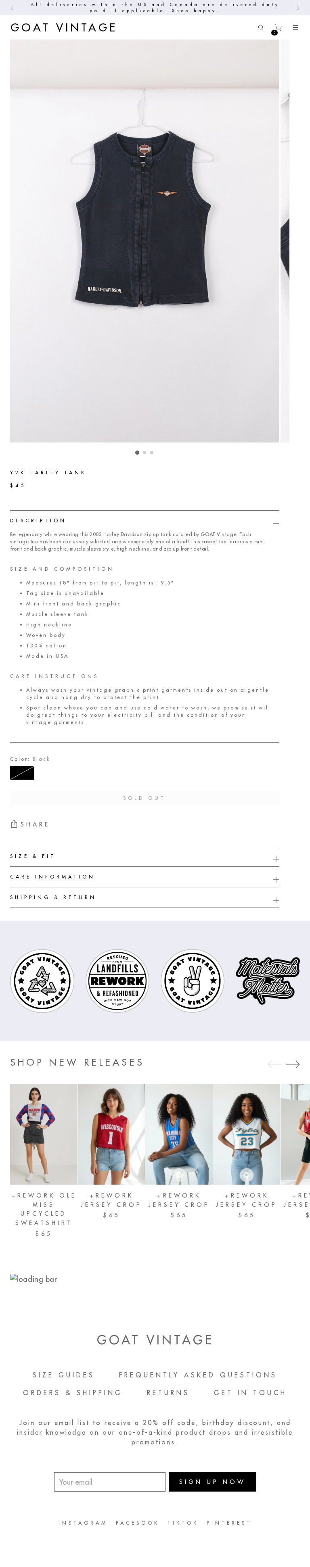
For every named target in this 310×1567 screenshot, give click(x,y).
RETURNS (168, 1393)
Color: (30, 759)
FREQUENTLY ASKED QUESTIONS (198, 1375)
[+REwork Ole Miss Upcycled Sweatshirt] (44, 1134)
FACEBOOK (137, 1523)
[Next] (298, 7)
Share (35, 824)
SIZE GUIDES (64, 1375)
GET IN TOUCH (250, 1393)
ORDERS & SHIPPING (73, 1393)
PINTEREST (229, 1523)
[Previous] (12, 7)
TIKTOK (183, 1523)
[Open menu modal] (295, 27)
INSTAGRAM (83, 1523)
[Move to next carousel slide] (293, 1064)
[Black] (22, 773)
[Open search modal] (260, 27)
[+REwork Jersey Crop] (111, 1134)
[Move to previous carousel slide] (274, 1064)
